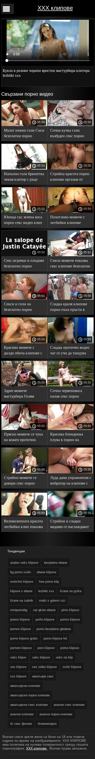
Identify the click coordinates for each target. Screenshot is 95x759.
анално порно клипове (55, 714)
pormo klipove (70, 619)
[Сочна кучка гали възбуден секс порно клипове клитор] (71, 125)
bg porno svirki (20, 572)
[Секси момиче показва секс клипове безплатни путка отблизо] (71, 255)
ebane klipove (46, 572)
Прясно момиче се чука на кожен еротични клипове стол (23, 437)
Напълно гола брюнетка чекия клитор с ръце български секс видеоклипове (24, 177)
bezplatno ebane (55, 562)
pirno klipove (70, 610)
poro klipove (46, 648)
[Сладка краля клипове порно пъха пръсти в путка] (71, 298)
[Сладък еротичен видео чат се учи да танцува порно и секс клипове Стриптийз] (71, 342)
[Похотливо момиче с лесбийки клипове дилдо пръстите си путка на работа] (71, 211)
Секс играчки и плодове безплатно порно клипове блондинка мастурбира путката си (24, 264)
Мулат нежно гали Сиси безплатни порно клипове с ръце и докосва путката (24, 134)
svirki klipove (72, 667)
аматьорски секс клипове (29, 705)
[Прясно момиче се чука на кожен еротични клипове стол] (24, 429)
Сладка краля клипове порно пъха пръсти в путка (68, 307)
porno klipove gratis (24, 638)
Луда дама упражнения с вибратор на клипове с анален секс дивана (70, 481)
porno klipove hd (55, 638)
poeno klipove (20, 619)
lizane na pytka (70, 591)
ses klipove (18, 667)
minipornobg (18, 610)
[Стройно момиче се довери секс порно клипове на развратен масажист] (24, 472)
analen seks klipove (24, 562)
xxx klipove (18, 676)
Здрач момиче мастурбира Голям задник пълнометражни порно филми (23, 394)
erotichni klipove (21, 581)
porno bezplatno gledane (54, 629)
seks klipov (18, 657)
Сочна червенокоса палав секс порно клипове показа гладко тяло (69, 394)
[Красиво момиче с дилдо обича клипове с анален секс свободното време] (24, 342)
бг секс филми (21, 723)
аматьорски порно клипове (30, 695)
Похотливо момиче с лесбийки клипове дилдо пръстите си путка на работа (67, 220)
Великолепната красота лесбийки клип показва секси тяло (23, 524)
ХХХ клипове (55, 8)
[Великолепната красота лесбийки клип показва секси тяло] (24, 516)
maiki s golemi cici (52, 600)
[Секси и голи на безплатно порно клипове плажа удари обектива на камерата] (24, 298)
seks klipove (41, 657)
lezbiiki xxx (46, 591)
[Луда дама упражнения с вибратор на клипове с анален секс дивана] (71, 472)
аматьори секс (43, 676)
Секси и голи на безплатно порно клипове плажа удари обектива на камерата (22, 307)
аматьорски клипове (25, 686)
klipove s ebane (21, 591)
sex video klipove (44, 667)
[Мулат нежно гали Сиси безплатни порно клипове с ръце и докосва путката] (24, 125)
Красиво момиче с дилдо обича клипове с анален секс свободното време (24, 351)
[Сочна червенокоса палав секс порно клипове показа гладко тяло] (71, 385)
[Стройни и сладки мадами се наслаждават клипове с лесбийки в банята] (71, 516)
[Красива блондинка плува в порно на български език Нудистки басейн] (71, 429)
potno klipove (69, 648)
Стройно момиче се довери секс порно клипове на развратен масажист (22, 481)
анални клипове (22, 714)
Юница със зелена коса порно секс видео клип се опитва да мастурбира (24, 220)
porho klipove (45, 619)
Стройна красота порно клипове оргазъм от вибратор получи (69, 177)
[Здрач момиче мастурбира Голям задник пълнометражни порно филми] (24, 385)
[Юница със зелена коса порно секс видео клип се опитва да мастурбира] (24, 211)
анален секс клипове (69, 705)
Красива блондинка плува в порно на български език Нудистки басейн (66, 437)
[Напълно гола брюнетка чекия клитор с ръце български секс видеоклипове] (24, 168)
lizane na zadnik (21, 600)
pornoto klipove (21, 648)
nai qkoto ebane (44, 610)
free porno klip (49, 581)
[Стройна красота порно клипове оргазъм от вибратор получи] (71, 168)
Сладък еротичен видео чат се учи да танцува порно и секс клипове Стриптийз (69, 351)
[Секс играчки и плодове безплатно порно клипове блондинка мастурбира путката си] (24, 255)
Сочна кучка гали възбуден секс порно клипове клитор (67, 134)
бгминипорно (47, 723)
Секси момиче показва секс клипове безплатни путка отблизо (70, 264)
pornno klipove (20, 629)
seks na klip (64, 657)
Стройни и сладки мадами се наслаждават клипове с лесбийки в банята (69, 524)
